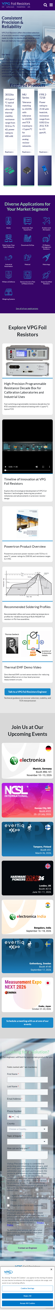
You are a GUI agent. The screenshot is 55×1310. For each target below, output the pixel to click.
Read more (9, 152)
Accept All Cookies (27, 1303)
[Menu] (50, 5)
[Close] (51, 1269)
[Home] (16, 5)
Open (27, 379)
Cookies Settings (27, 1288)
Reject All (27, 1296)
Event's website (27, 760)
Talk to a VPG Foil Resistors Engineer (27, 691)
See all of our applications (27, 308)
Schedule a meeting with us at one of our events (27, 1023)
